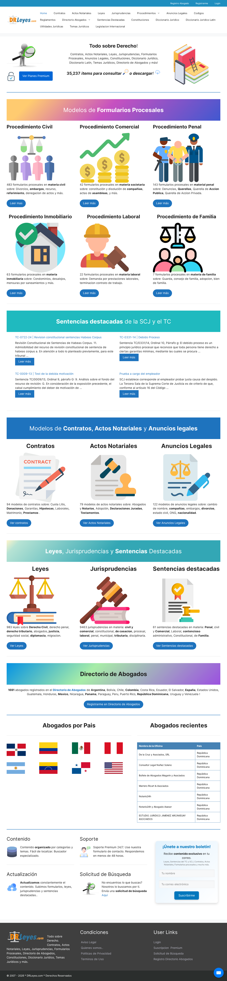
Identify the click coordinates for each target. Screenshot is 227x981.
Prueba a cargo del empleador (139, 373)
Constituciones (140, 19)
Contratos (59, 13)
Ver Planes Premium (35, 76)
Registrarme (202, 3)
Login (217, 3)
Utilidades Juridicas (51, 26)
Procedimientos (146, 13)
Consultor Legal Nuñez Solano (155, 765)
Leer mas (16, 203)
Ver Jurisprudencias (96, 645)
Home (43, 13)
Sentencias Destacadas (111, 19)
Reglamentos (48, 19)
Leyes (101, 13)
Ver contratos (19, 523)
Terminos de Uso (92, 959)
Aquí (105, 895)
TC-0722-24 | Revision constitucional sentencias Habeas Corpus (58, 337)
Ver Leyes (16, 645)
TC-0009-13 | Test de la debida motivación (44, 373)
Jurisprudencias (121, 13)
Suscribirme (186, 895)
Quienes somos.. (91, 948)
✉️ (218, 972)
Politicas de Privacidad (95, 953)
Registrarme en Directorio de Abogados (113, 704)
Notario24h (145, 796)
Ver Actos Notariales (97, 523)
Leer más (89, 203)
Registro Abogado (179, 3)
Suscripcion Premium (168, 948)
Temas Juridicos (79, 26)
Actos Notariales (81, 13)
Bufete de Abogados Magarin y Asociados (162, 775)
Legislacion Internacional (110, 26)
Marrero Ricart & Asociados (153, 785)
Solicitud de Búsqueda (169, 953)
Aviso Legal (88, 942)
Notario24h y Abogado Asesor (155, 806)
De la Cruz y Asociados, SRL (154, 754)
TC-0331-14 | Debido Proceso (139, 337)
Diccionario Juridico (167, 19)
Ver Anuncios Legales (170, 523)
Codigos (199, 13)
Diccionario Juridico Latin (201, 19)
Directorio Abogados (74, 19)
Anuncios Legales (177, 13)
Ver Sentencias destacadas (174, 645)
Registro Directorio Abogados (173, 959)
